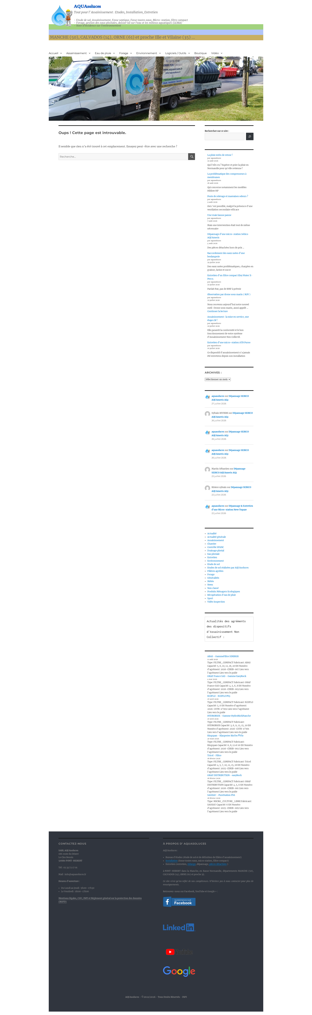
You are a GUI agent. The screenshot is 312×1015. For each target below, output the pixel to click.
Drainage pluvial (215, 550)
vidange (192, 864)
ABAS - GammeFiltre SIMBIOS (223, 656)
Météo (210, 581)
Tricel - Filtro (214, 755)
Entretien (212, 557)
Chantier (211, 543)
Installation (172, 860)
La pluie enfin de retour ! (220, 155)
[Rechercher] (250, 136)
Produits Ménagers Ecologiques (223, 591)
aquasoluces (218, 396)
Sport (210, 598)
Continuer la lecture (217, 311)
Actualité (211, 533)
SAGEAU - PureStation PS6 (221, 795)
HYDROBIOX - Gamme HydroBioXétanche (229, 715)
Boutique (200, 53)
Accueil (53, 53)
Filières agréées (215, 571)
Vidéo (215, 53)
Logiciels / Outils (175, 53)
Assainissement (76, 53)
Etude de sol (213, 564)
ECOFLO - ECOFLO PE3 (218, 696)
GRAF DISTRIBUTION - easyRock (224, 775)
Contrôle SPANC (215, 547)
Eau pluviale (213, 554)
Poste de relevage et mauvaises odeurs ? (227, 196)
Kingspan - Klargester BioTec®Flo (225, 735)
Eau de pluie (103, 53)
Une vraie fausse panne (219, 215)
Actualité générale (216, 537)
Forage (123, 53)
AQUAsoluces (87, 6)
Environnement (146, 53)
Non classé (213, 588)
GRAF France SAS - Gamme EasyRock (226, 676)
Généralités (213, 578)
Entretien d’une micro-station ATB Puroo (228, 342)
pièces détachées (218, 864)
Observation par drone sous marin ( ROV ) (228, 294)
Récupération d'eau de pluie (221, 595)
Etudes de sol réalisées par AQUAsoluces (228, 567)
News (210, 584)
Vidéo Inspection (216, 601)
